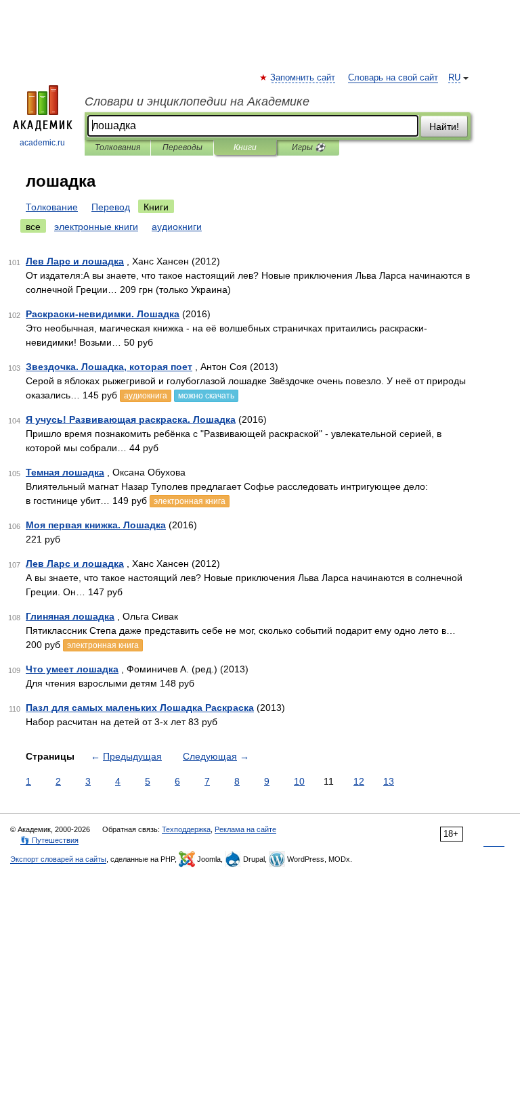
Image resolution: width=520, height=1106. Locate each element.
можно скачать (206, 395)
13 (388, 781)
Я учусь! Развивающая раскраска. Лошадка (131, 419)
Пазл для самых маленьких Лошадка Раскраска (140, 707)
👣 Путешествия (49, 840)
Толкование (52, 207)
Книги (245, 147)
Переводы (182, 147)
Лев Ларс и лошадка (75, 261)
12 (358, 781)
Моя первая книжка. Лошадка (96, 525)
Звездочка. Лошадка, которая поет (109, 366)
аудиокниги (177, 226)
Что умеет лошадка (72, 669)
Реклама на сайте (245, 829)
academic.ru (42, 142)
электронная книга (189, 501)
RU (454, 78)
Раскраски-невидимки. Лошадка (102, 313)
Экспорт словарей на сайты (58, 859)
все (33, 226)
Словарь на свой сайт (393, 78)
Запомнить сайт (303, 78)
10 (299, 781)
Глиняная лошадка (70, 616)
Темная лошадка (65, 472)
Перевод (110, 207)
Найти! (444, 126)
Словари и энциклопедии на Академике (197, 101)
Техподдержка (186, 829)
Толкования (117, 147)
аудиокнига (145, 395)
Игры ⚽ (308, 147)
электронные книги (96, 226)
